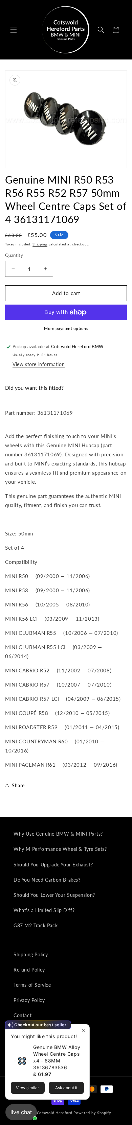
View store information (39, 364)
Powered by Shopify (92, 1112)
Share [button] (18, 785)
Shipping (39, 244)
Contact (22, 1015)
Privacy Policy (29, 1000)
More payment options (66, 328)
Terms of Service (32, 985)
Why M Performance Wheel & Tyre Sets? (60, 849)
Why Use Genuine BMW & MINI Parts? (58, 834)
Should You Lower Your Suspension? (54, 895)
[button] (13, 29)
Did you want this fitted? (34, 387)
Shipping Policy (31, 954)
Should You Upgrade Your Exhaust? (53, 864)
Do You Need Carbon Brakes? (47, 880)
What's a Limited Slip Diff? (44, 910)
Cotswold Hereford (54, 1112)
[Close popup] (83, 1030)
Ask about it (66, 1087)
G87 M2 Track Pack (36, 925)
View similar (27, 1087)
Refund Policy (29, 970)
